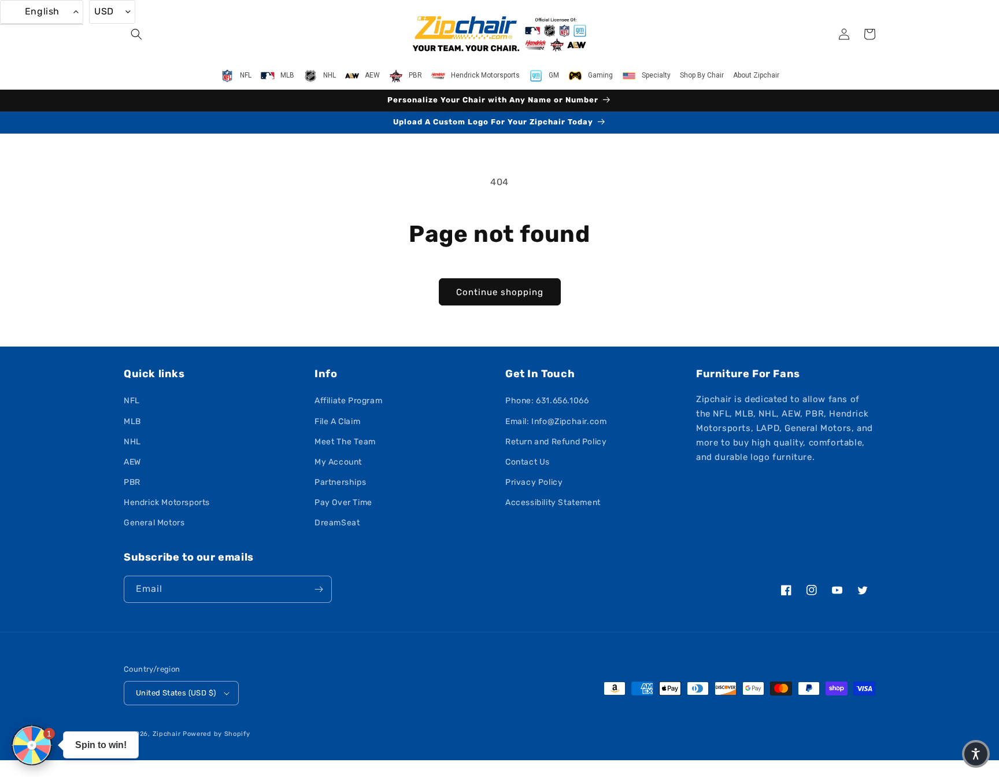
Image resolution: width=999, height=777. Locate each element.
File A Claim (337, 421)
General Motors (154, 523)
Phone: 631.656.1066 (547, 401)
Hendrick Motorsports (167, 502)
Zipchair (167, 734)
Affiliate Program (348, 401)
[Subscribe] (318, 589)
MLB (132, 421)
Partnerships (340, 482)
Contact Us (527, 462)
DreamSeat (337, 523)
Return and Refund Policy (555, 442)
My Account (338, 462)
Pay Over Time (343, 502)
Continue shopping (499, 292)
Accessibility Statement (553, 502)
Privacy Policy (534, 482)
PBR (132, 482)
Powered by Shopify (216, 734)
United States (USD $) (176, 692)
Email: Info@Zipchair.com (555, 421)
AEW (132, 462)
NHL (132, 442)
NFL (132, 401)
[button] (136, 34)
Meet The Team (345, 442)
